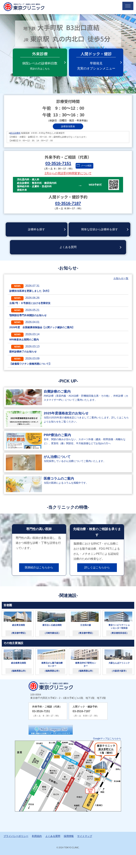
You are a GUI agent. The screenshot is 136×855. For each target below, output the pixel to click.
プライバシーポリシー (16, 836)
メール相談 (86, 165)
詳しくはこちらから (97, 567)
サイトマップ (84, 836)
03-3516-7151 (58, 163)
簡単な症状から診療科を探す (99, 229)
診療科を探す (36, 229)
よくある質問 (68, 247)
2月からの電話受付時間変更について (68, 173)
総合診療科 (15, 133)
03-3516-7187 (68, 203)
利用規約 (37, 836)
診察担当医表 (68, 126)
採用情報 (69, 836)
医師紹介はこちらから (39, 567)
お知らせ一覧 (121, 278)
